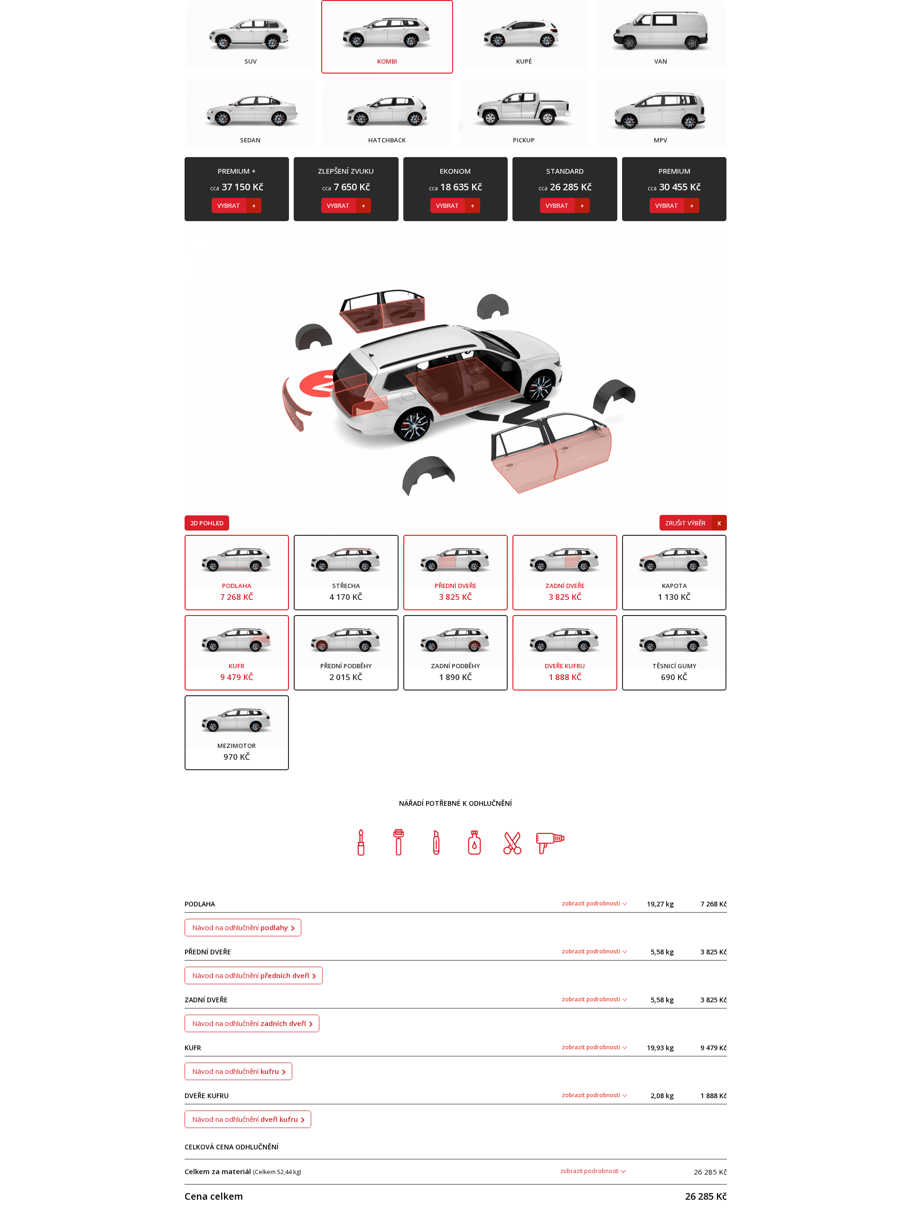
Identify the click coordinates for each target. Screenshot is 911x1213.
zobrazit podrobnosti (592, 903)
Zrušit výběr (686, 523)
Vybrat (229, 205)
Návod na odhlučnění (240, 927)
